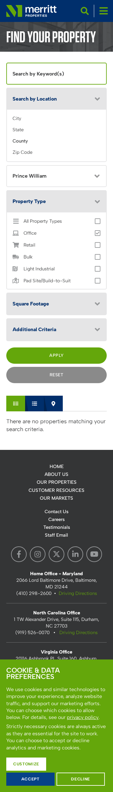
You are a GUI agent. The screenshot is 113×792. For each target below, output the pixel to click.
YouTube (94, 554)
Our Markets (56, 498)
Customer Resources (56, 490)
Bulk (28, 257)
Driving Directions (78, 593)
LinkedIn (75, 554)
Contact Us (56, 511)
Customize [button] (26, 764)
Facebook (19, 554)
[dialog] (56, 725)
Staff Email (56, 535)
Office (30, 233)
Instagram (38, 554)
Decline (80, 779)
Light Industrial (39, 269)
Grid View (15, 403)
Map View (53, 403)
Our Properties (57, 482)
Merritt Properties (31, 11)
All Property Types (43, 221)
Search (84, 11)
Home (57, 466)
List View (34, 403)
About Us (56, 474)
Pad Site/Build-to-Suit (47, 281)
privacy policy (83, 717)
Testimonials (56, 527)
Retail (29, 245)
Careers (56, 519)
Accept (30, 779)
